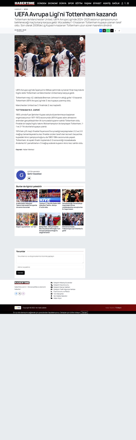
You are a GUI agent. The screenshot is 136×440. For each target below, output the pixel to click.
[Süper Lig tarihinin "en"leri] (27, 219)
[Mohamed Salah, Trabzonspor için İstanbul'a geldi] (73, 219)
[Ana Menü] (128, 3)
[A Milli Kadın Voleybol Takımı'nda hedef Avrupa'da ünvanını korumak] (27, 195)
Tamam (84, 312)
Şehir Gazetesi (34, 173)
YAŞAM (87, 3)
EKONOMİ (53, 3)
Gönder (20, 273)
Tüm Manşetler (59, 294)
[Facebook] (16, 293)
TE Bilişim (118, 308)
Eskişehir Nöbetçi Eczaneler (63, 283)
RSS (18, 308)
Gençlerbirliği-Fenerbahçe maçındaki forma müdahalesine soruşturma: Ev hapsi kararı (72, 206)
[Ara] (125, 3)
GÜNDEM (41, 3)
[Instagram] (23, 293)
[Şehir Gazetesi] (21, 175)
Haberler (18, 9)
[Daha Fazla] (112, 30)
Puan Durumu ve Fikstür (62, 291)
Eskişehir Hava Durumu (61, 285)
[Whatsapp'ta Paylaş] (108, 30)
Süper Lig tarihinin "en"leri (26, 227)
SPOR (71, 3)
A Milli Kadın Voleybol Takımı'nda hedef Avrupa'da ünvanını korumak (26, 205)
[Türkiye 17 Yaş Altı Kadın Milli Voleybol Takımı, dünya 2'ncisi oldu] (50, 195)
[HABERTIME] (25, 3)
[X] (19, 293)
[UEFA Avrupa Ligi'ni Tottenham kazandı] (50, 56)
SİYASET (97, 3)
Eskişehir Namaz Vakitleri (62, 287)
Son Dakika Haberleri (60, 296)
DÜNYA (62, 3)
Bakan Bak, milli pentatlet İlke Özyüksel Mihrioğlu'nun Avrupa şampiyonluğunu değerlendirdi (49, 230)
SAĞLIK (116, 3)
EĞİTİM (78, 3)
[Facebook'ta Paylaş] (100, 30)
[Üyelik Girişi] (122, 3)
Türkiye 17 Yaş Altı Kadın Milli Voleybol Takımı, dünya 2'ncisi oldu (50, 205)
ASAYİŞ (107, 3)
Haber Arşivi (58, 298)
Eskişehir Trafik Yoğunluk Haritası (64, 289)
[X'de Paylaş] (104, 30)
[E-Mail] (29, 178)
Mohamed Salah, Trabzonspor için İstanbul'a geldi (72, 229)
